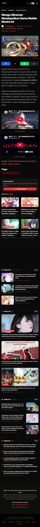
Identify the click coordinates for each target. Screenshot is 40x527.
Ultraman (16, 173)
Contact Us (27, 522)
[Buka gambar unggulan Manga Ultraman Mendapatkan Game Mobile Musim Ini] (20, 46)
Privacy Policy (19, 522)
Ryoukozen (10, 26)
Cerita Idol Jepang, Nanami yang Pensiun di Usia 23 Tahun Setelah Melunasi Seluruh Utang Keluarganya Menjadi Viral (19, 336)
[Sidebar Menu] (37, 3)
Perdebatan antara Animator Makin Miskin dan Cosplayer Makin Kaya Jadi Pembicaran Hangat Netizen (12, 417)
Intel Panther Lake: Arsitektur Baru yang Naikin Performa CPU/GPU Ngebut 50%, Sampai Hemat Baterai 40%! (21, 466)
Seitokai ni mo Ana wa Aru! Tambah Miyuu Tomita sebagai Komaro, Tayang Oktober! (29, 214)
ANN (10, 161)
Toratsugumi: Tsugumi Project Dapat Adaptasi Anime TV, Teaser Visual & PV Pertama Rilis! (26, 287)
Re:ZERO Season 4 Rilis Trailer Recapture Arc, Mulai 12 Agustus (10, 233)
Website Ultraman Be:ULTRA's (24, 161)
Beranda (3, 10)
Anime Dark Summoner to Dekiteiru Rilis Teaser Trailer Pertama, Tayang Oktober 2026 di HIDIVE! (30, 235)
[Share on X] (15, 64)
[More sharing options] (34, 64)
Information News (21, 10)
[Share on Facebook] (5, 64)
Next (36, 270)
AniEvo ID (12, 270)
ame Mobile (6, 173)
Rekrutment (11, 522)
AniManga (11, 10)
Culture (5, 357)
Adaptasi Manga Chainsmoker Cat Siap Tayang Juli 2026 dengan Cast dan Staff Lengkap (12, 405)
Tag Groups (20, 524)
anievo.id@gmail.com (21, 504)
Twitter (4, 164)
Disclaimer (34, 522)
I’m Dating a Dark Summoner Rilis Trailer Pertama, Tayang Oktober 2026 (25, 276)
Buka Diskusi (21, 189)
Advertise (4, 522)
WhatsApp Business (22, 507)
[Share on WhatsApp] (24, 64)
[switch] (32, 3)
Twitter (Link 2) (14, 164)
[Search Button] (27, 3)
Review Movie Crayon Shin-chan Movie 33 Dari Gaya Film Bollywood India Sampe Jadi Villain (12, 428)
